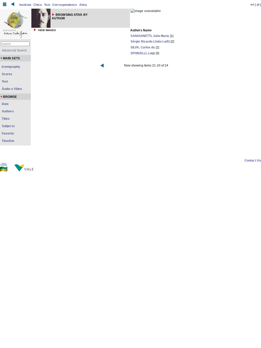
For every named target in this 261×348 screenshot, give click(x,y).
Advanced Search (14, 50)
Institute (25, 5)
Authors (8, 111)
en (252, 4)
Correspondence (64, 5)
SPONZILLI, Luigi (142, 53)
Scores (7, 74)
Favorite (8, 133)
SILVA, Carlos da (142, 47)
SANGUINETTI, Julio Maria (149, 36)
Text (47, 5)
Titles (6, 119)
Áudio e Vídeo (12, 89)
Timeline (8, 141)
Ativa (83, 5)
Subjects (8, 126)
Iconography (11, 67)
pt (258, 4)
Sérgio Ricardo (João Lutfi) (150, 41)
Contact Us (252, 160)
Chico (37, 5)
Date (5, 104)
